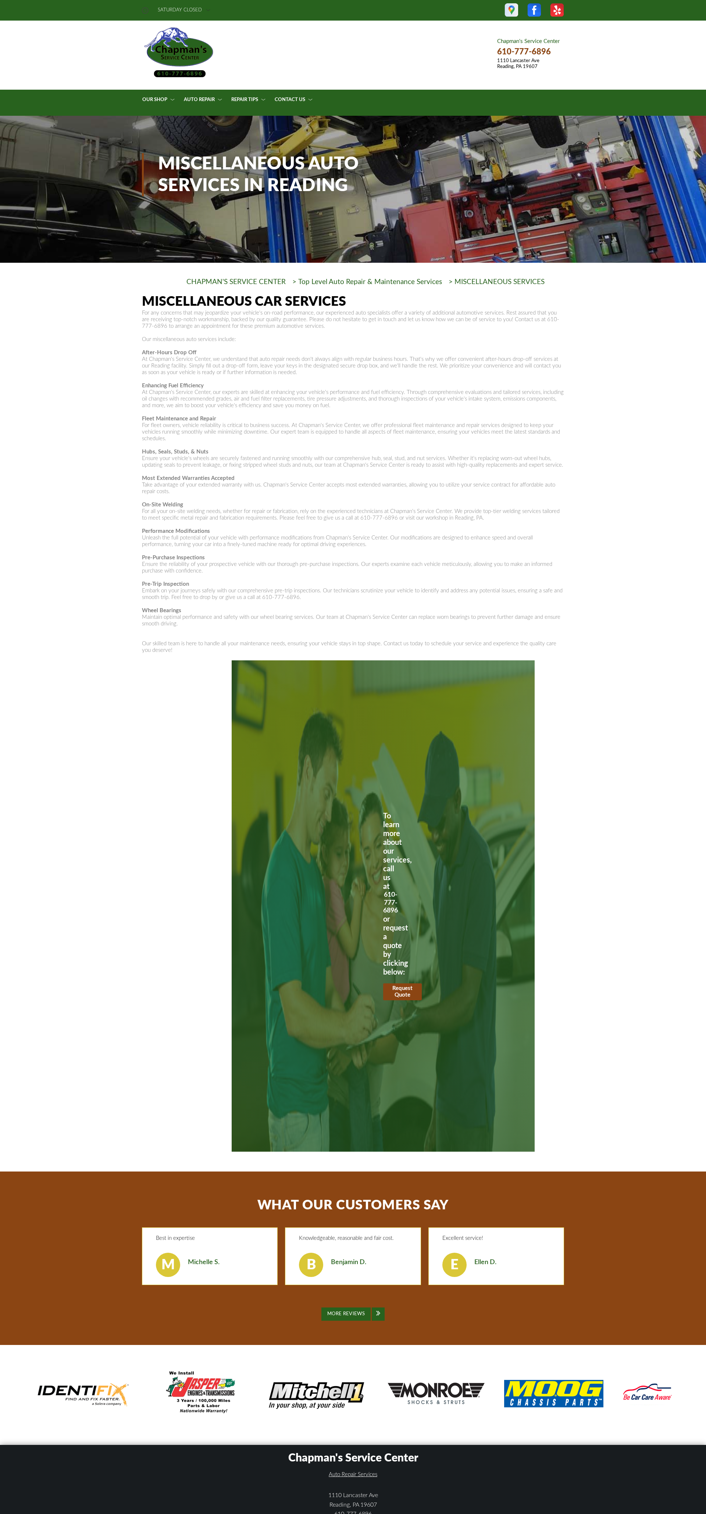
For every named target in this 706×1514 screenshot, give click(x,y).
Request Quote (402, 992)
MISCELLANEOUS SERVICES (499, 282)
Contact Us (290, 99)
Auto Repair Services (353, 1474)
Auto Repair (199, 99)
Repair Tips (244, 99)
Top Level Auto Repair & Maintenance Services (370, 282)
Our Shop (154, 99)
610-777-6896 (524, 52)
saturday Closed (180, 10)
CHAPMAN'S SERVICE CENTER (236, 282)
